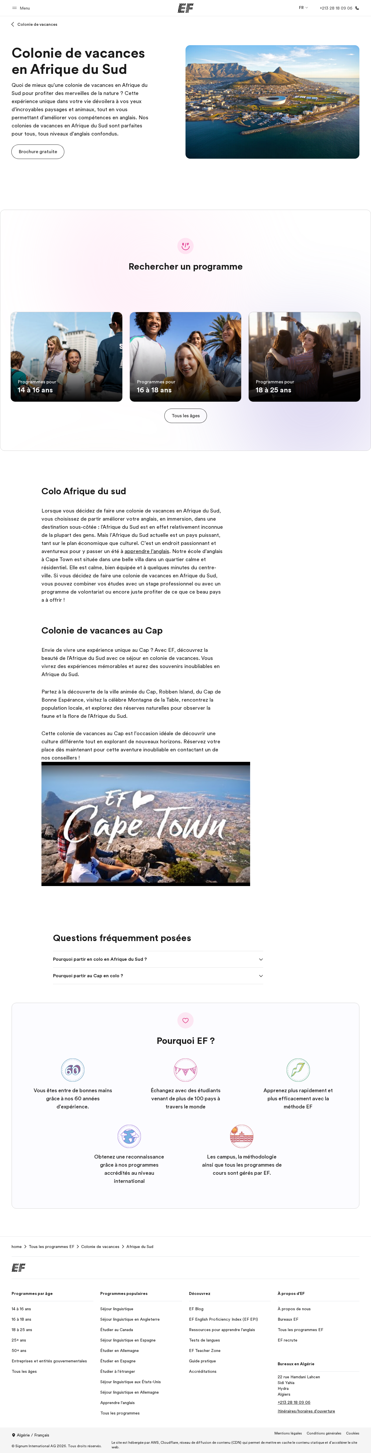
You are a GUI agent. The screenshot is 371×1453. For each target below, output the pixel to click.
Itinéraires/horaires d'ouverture (306, 1411)
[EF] (186, 8)
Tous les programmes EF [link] (51, 1246)
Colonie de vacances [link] (100, 1246)
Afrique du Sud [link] (139, 1246)
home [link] (17, 1246)
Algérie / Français (33, 1435)
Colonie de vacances (37, 24)
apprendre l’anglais (147, 551)
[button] (22, 8)
